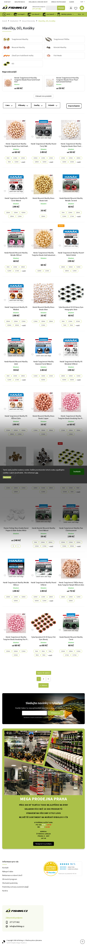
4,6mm (23, 212)
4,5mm (78, 321)
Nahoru (44, 685)
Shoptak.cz (24, 943)
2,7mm (72, 216)
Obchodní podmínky (10, 883)
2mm (8, 158)
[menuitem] (7, 14)
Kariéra (72, 2)
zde (36, 473)
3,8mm (12, 216)
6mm (71, 325)
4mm (78, 488)
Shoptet (13, 943)
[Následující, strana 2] (43, 679)
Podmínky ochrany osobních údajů (15, 887)
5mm (64, 325)
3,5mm (16, 162)
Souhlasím (77, 471)
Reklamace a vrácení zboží (38, 2)
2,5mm (23, 158)
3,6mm (71, 601)
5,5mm (78, 267)
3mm (9, 162)
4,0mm (9, 325)
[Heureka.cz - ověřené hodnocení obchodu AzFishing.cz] (64, 869)
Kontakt (7, 2)
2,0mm (35, 158)
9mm (44, 655)
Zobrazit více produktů (43, 96)
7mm (50, 651)
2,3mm (15, 158)
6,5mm (16, 655)
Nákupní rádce (20, 2)
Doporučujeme (74, 106)
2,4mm (70, 212)
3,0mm (44, 162)
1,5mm (47, 271)
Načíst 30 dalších (43, 673)
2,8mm (37, 162)
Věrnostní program (58, 2)
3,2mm (64, 216)
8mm (37, 655)
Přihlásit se (55, 713)
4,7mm (74, 655)
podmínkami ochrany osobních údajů (53, 717)
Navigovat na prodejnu (43, 844)
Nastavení (7, 477)
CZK (81, 2)
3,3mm (20, 216)
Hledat (61, 8)
